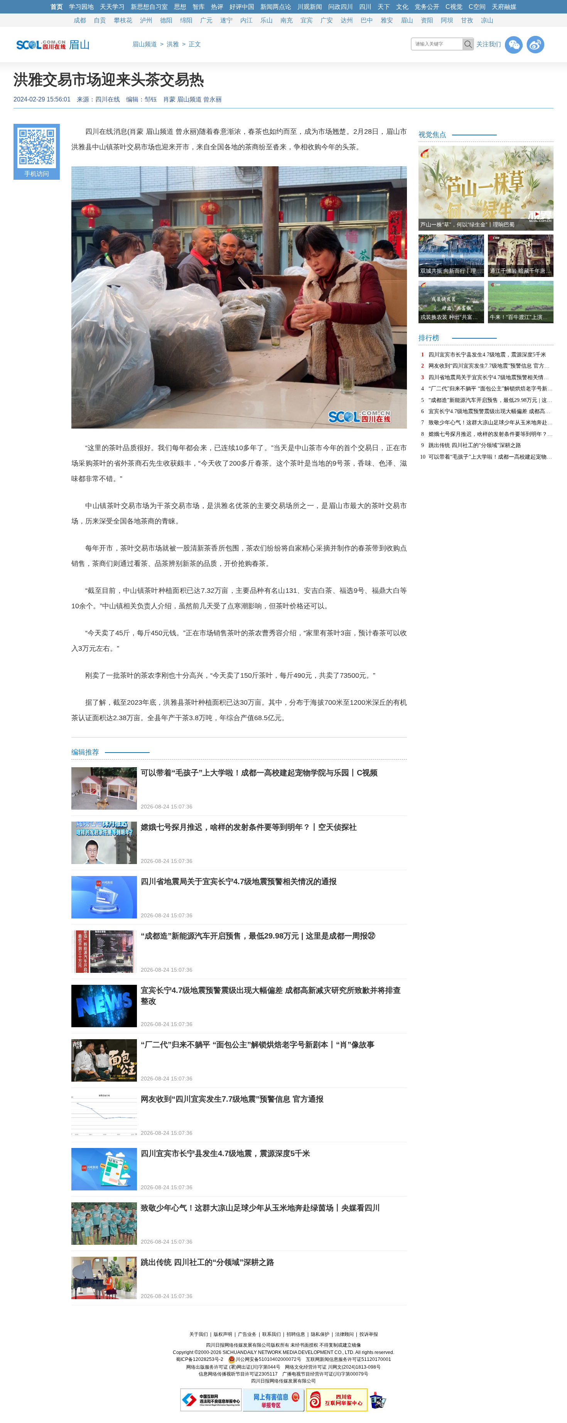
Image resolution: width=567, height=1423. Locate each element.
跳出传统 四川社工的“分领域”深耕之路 (207, 1262)
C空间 (477, 6)
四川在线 (107, 99)
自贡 (100, 20)
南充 (286, 20)
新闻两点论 (275, 6)
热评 (217, 6)
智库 (198, 6)
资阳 (427, 20)
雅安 (387, 20)
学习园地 (81, 6)
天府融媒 (504, 6)
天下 (384, 6)
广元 (206, 20)
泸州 (146, 20)
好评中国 (242, 6)
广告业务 (247, 1334)
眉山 (407, 20)
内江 (246, 20)
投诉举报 (368, 1334)
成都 (80, 20)
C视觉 (454, 6)
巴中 (367, 20)
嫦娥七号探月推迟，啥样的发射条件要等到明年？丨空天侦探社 (249, 827)
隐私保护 (320, 1334)
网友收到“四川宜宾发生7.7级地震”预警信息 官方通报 (232, 1099)
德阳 (166, 20)
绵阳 (186, 20)
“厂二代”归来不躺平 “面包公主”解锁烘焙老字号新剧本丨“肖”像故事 (258, 1044)
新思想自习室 (149, 6)
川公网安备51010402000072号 (268, 1359)
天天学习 (112, 6)
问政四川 (340, 6)
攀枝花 (123, 20)
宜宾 (306, 20)
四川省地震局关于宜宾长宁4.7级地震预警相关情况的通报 (239, 881)
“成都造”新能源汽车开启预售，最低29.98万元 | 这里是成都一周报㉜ (258, 936)
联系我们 (271, 1334)
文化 (402, 6)
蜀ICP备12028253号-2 (199, 1359)
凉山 (487, 20)
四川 (365, 6)
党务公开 (427, 6)
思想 (180, 6)
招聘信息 (296, 1334)
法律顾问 (344, 1334)
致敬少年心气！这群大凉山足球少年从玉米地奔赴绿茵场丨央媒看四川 (260, 1208)
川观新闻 (309, 6)
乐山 (266, 20)
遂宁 (226, 20)
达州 (347, 20)
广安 (327, 20)
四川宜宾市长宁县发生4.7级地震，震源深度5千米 (225, 1153)
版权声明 (223, 1334)
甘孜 (467, 20)
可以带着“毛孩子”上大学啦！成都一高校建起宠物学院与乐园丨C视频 (259, 772)
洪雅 (173, 44)
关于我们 (198, 1334)
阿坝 (447, 20)
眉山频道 (144, 44)
